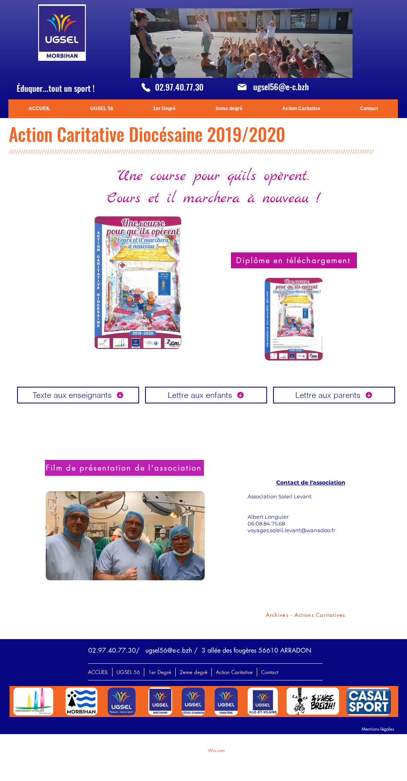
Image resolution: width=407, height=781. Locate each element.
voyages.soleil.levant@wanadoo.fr (291, 530)
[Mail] (242, 87)
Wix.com (216, 750)
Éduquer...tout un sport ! (56, 88)
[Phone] (146, 87)
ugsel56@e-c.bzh (281, 86)
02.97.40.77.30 (179, 87)
